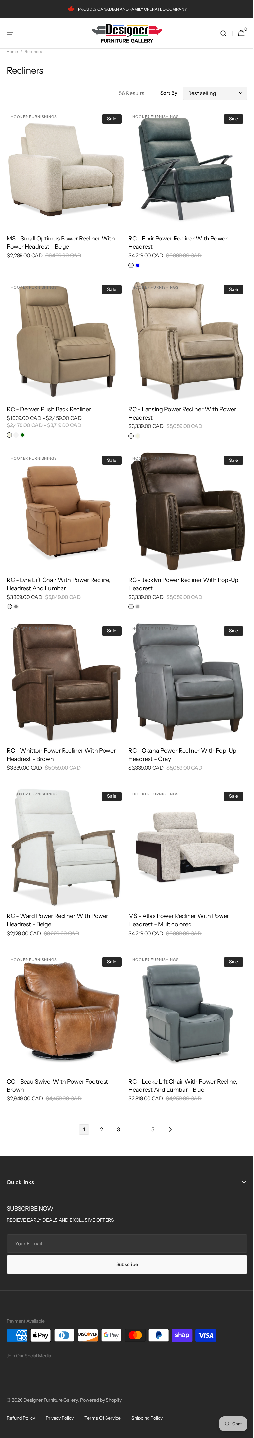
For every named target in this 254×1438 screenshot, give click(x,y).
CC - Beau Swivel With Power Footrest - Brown (59, 1071)
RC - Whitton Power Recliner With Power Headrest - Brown (61, 745)
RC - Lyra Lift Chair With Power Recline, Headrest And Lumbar (59, 576)
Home (12, 51)
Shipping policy (147, 1418)
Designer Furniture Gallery (50, 1400)
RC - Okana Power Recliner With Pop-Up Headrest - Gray (180, 745)
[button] (10, 33)
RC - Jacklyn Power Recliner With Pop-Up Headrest (181, 576)
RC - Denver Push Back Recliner (49, 404)
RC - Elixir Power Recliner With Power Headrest (175, 240)
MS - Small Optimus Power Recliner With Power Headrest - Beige (61, 240)
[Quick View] (24, 210)
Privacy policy (60, 1418)
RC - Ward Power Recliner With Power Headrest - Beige (57, 908)
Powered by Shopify (101, 1400)
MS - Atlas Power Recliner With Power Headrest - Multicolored (176, 908)
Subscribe (124, 1264)
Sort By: (164, 93)
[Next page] (167, 1114)
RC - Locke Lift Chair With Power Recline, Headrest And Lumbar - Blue (180, 1071)
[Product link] (65, 187)
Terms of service (102, 1418)
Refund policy (21, 1418)
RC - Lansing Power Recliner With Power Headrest (180, 408)
